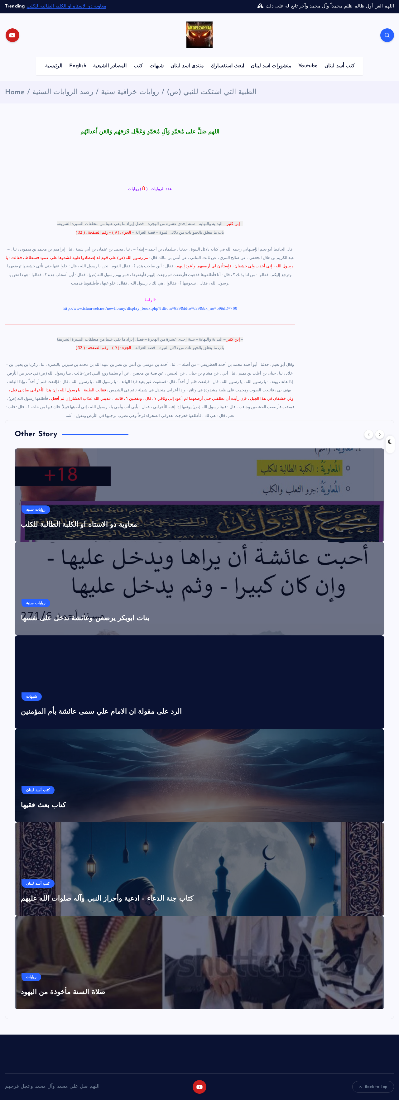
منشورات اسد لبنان (271, 66)
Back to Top (376, 1087)
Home (15, 92)
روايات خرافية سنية (130, 92)
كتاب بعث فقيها (43, 805)
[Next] (379, 434)
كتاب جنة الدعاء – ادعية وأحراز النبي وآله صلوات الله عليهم (107, 898)
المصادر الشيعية (110, 66)
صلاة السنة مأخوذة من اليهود (63, 992)
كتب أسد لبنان (339, 66)
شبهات (157, 66)
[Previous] (368, 434)
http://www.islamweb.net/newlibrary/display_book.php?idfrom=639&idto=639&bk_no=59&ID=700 (150, 308)
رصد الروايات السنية (62, 92)
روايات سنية (36, 510)
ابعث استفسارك (227, 66)
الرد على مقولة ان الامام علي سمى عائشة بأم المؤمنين (101, 711)
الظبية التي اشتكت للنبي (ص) (212, 92)
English (77, 66)
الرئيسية (53, 66)
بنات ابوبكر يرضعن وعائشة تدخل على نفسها (85, 618)
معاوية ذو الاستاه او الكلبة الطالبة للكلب (66, 6)
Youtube (308, 66)
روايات (31, 977)
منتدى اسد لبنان (187, 66)
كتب (138, 66)
